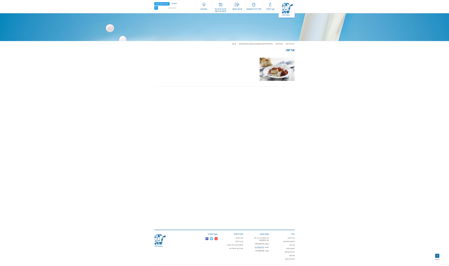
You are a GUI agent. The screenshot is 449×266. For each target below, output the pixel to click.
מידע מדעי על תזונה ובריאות (220, 10)
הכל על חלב (290, 44)
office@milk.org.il (262, 244)
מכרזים (292, 245)
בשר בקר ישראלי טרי (236, 248)
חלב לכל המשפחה (253, 9)
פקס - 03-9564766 (262, 251)
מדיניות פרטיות (290, 252)
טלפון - (262, 247)
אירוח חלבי (279, 44)
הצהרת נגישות (290, 259)
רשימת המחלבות (289, 241)
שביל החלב (239, 241)
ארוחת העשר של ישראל (235, 245)
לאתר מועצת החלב (162, 4)
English (174, 3)
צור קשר (292, 255)
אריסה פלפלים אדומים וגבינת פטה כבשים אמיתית (256, 44)
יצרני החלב (239, 238)
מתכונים (204, 9)
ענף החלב (270, 9)
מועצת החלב (290, 248)
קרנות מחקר (237, 9)
